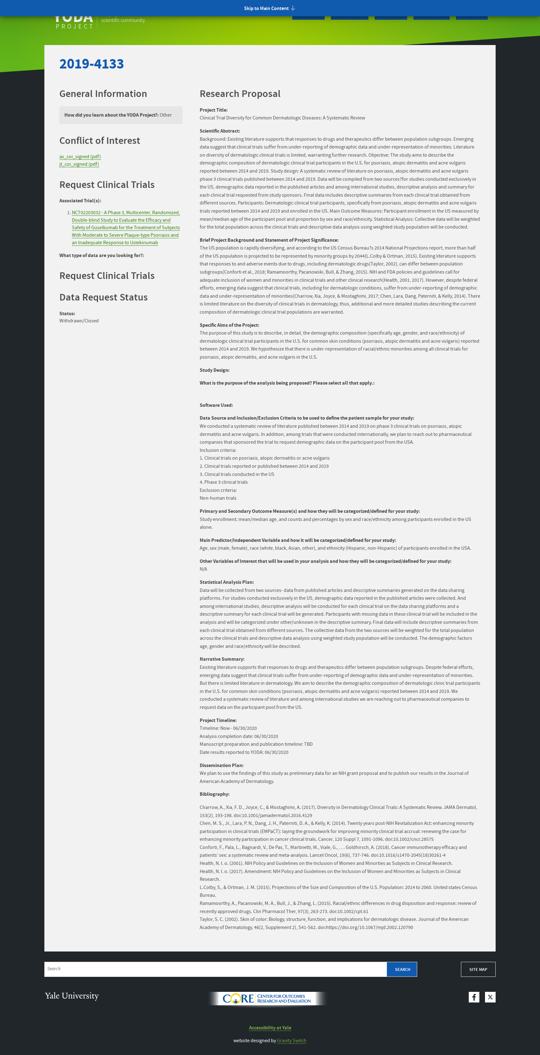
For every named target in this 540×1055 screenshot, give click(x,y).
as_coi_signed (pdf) (80, 157)
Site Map (478, 969)
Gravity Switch (292, 1040)
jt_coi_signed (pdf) (79, 164)
